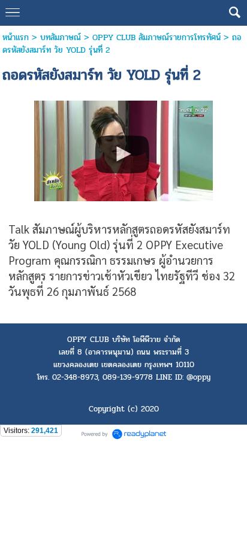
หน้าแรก (15, 37)
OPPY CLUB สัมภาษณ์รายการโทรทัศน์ (156, 37)
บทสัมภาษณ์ (60, 37)
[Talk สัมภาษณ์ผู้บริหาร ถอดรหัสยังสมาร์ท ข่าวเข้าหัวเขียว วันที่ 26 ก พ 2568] (123, 149)
